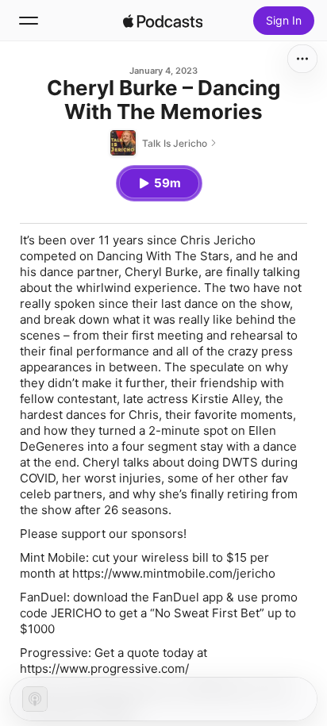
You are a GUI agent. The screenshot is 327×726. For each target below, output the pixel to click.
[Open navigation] (28, 20)
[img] (162, 21)
